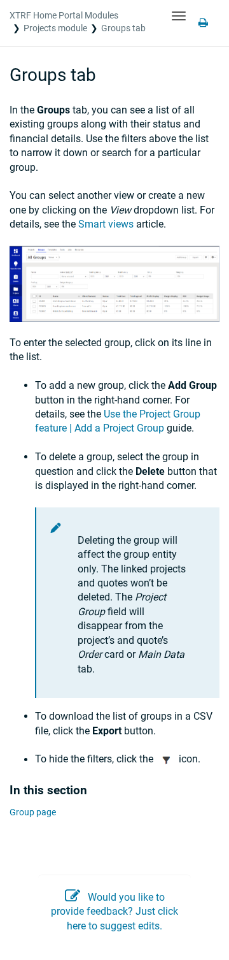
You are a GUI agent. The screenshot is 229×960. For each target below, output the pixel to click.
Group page (33, 812)
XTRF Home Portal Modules (64, 15)
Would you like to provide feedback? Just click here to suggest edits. (114, 911)
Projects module (55, 28)
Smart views (106, 224)
